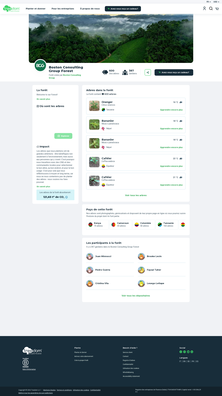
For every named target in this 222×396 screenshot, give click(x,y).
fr (193, 361)
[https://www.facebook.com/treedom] (180, 352)
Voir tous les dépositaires (136, 295)
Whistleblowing (128, 372)
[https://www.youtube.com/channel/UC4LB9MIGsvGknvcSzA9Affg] (188, 352)
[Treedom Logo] (12, 8)
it (180, 361)
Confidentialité (128, 364)
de (189, 361)
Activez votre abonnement (83, 356)
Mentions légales (49, 390)
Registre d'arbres (129, 360)
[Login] (204, 8)
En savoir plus (43, 99)
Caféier (107, 158)
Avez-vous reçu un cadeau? (124, 9)
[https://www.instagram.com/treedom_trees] (184, 352)
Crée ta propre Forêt (81, 360)
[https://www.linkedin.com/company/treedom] (192, 352)
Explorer (65, 136)
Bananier (108, 120)
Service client (127, 352)
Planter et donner (80, 352)
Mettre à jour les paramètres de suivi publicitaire (35, 393)
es (197, 361)
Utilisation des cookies (131, 368)
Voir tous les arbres (136, 195)
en (184, 361)
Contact (125, 356)
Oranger (107, 102)
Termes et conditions (64, 390)
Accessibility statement (131, 376)
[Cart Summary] (217, 8)
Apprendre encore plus (171, 110)
